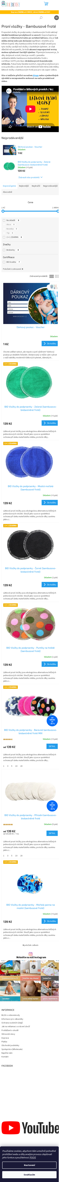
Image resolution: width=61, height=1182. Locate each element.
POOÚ (33, 1157)
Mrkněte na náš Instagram (31, 957)
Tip (10, 233)
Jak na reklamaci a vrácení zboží (15, 1026)
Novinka (12, 228)
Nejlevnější (24, 185)
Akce (10, 224)
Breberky (13, 250)
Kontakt (4, 1056)
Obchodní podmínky (10, 1045)
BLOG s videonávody (10, 1015)
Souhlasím (29, 1174)
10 (16, 766)
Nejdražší (36, 185)
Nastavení (29, 1165)
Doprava (5, 1038)
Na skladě (13, 220)
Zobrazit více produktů (29, 177)
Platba (4, 1041)
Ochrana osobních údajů (12, 1022)
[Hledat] (41, 18)
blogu (36, 75)
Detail (52, 746)
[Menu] (57, 18)
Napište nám (6, 1053)
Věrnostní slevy (8, 1034)
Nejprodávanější (50, 185)
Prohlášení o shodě (10, 1030)
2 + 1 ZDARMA (14, 237)
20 (21, 766)
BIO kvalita (13, 262)
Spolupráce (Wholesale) (12, 1049)
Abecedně (7, 192)
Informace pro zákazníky (12, 1019)
